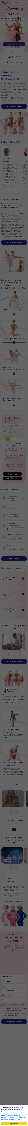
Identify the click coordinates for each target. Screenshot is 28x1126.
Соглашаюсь (14, 1123)
